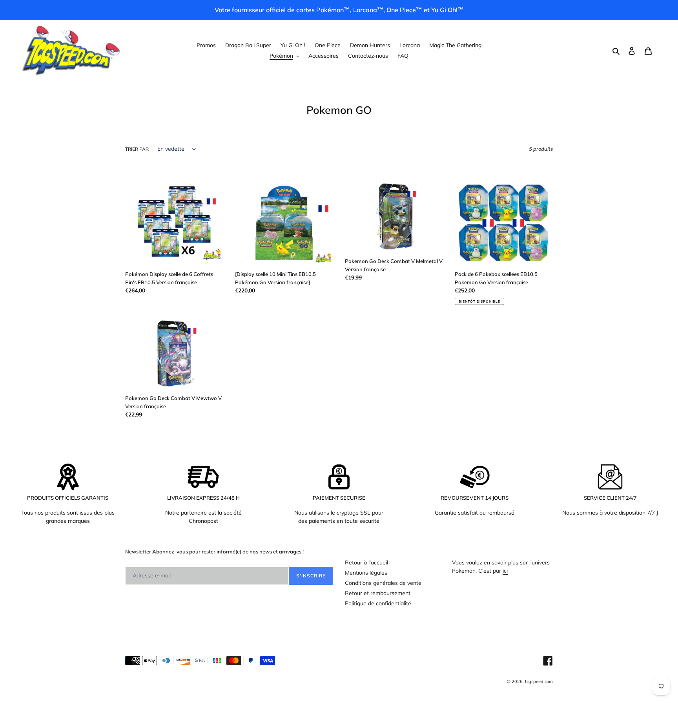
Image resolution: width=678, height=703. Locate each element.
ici (505, 570)
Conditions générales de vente (383, 582)
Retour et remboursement (377, 593)
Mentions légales (366, 572)
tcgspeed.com (539, 681)
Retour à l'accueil (366, 562)
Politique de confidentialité (378, 603)
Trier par (137, 149)
